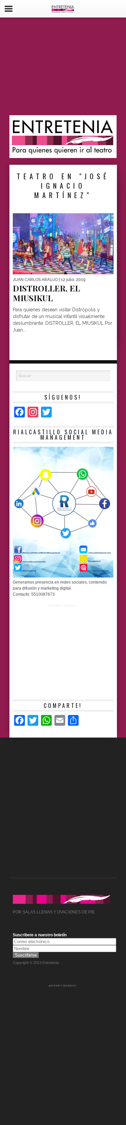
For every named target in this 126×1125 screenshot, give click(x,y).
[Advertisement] (63, 66)
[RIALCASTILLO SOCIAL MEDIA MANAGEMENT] (63, 576)
